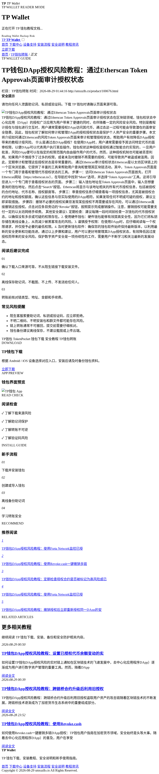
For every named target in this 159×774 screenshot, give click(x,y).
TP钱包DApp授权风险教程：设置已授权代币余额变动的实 (53, 653)
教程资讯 (72, 44)
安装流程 (44, 44)
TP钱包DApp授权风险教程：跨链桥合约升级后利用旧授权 (53, 689)
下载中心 (15, 44)
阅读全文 (8, 675)
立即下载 (8, 49)
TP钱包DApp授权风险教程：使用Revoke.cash (42, 724)
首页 (5, 44)
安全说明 (58, 44)
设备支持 (29, 44)
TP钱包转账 (19, 54)
